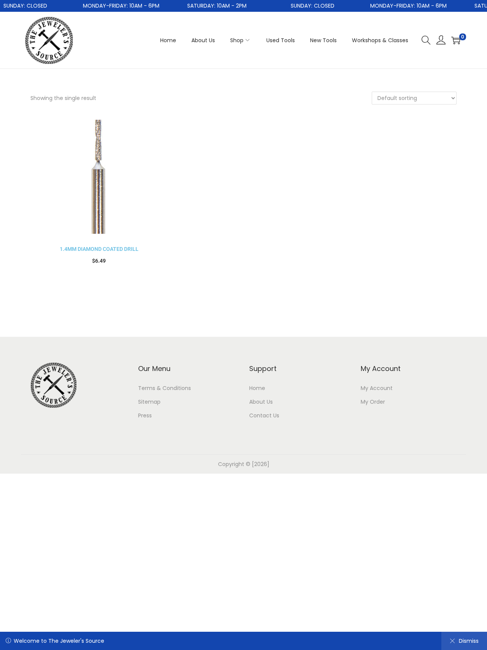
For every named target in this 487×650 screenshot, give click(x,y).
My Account (377, 388)
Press (145, 415)
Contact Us (264, 415)
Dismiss (469, 641)
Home (257, 388)
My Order (373, 402)
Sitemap (149, 402)
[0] (455, 40)
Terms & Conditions (164, 388)
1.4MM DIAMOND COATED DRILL (99, 249)
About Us (261, 402)
